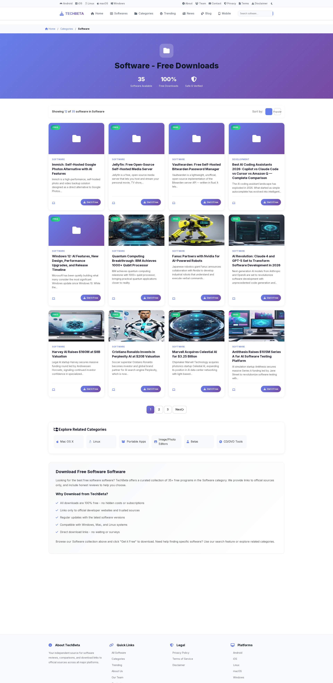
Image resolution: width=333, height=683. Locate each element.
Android (67, 3)
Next (179, 409)
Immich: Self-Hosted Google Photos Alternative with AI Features (74, 169)
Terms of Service (182, 658)
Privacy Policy (180, 652)
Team (202, 3)
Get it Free (92, 202)
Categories (146, 13)
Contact (216, 3)
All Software (119, 652)
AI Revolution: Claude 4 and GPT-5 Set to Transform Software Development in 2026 (256, 260)
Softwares (120, 13)
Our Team (117, 677)
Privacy (231, 3)
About (189, 3)
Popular (277, 111)
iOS (80, 3)
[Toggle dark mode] (271, 3)
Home (99, 13)
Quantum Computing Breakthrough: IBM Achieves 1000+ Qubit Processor (134, 260)
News (190, 13)
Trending (170, 13)
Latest (269, 111)
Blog (208, 13)
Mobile (226, 13)
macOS (104, 3)
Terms (245, 3)
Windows (119, 3)
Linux (91, 3)
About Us (117, 671)
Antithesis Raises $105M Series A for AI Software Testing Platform (256, 356)
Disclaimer (261, 3)
